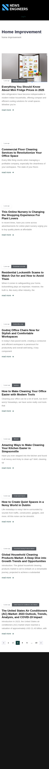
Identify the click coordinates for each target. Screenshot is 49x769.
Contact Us (24, 727)
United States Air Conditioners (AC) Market (25, 604)
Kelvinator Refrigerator (19, 80)
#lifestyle (16, 439)
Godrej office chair (18, 324)
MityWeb (30, 744)
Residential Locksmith (19, 266)
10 (36, 643)
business (16, 385)
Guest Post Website (24, 724)
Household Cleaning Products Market (24, 548)
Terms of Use (24, 721)
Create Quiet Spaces (19, 496)
